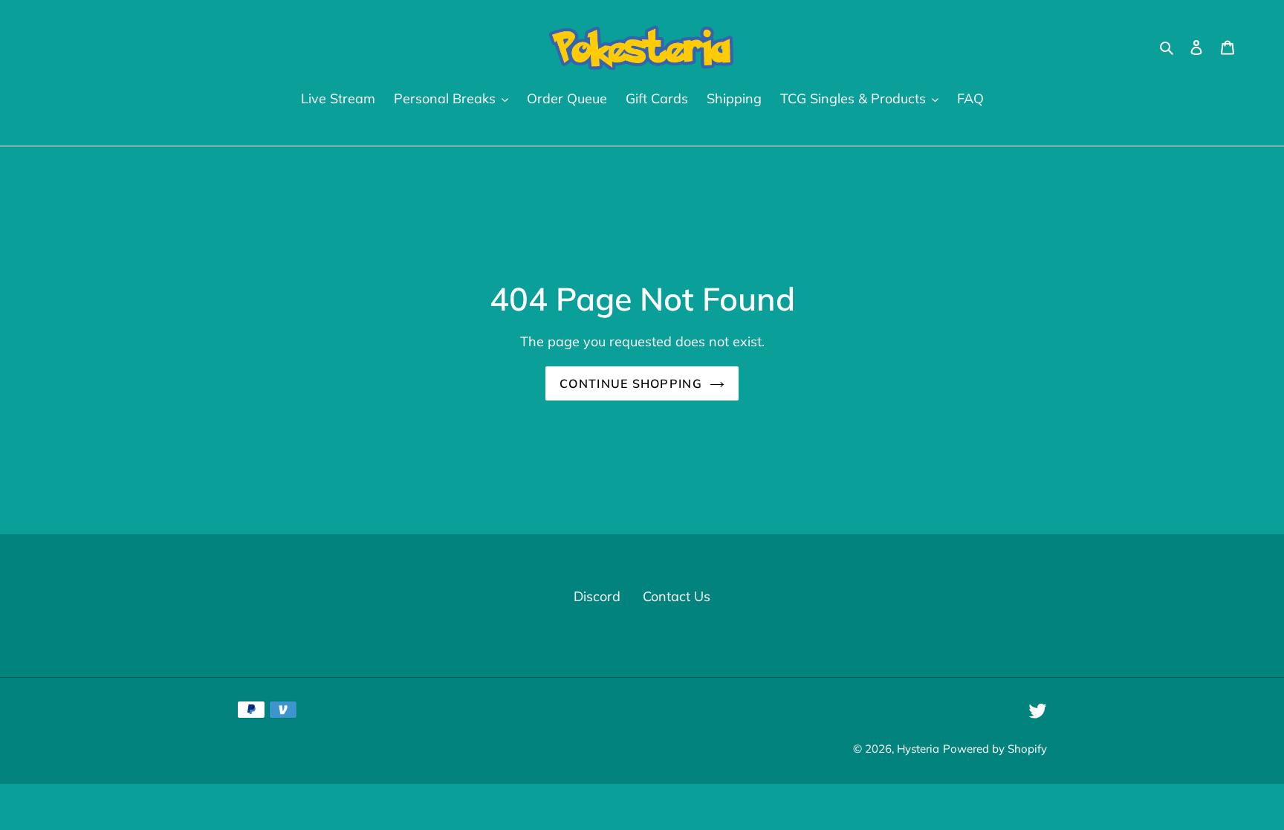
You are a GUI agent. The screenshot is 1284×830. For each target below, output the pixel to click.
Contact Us (676, 596)
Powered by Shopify (995, 749)
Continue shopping (631, 383)
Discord (597, 596)
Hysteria (918, 749)
